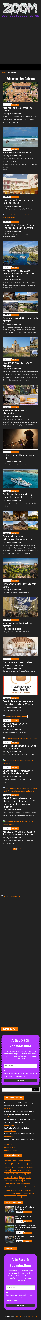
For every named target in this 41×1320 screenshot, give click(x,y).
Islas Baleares (9, 1180)
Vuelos (24, 1197)
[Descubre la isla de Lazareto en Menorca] (20, 347)
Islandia (28, 1177)
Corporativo (21, 1167)
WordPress (19, 1316)
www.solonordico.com (10, 1150)
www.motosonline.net (10, 1125)
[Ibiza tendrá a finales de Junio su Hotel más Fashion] (20, 184)
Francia (29, 1174)
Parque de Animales (10, 1187)
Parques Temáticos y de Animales (27, 1187)
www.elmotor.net (9, 1108)
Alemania (20, 1161)
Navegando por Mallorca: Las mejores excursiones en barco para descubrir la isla (19, 273)
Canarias (7, 1167)
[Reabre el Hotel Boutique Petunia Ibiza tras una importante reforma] (20, 216)
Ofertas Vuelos (25, 1184)
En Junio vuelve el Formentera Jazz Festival (19, 456)
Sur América (27, 1190)
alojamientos (28, 1161)
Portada (3, 73)
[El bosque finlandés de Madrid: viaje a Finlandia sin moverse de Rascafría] (9, 1228)
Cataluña (14, 1167)
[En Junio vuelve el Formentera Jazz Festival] (20, 439)
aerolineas (8, 1161)
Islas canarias (18, 1180)
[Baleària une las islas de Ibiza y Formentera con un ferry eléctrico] (20, 478)
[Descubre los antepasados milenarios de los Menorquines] (20, 520)
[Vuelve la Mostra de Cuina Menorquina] (15, 716)
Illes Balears (14, 1177)
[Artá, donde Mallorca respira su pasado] (20, 92)
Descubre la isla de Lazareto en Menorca (17, 364)
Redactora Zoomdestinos (13, 279)
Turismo (7, 1193)
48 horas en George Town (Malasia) (23, 1217)
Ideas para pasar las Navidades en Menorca (19, 624)
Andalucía (7, 1164)
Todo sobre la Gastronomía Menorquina (16, 412)
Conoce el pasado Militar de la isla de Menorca (20, 320)
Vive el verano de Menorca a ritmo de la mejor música (20, 747)
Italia (25, 1180)
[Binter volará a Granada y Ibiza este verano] (20, 568)
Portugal (7, 1190)
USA (6, 1197)
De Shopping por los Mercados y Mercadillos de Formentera (18, 772)
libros (29, 1180)
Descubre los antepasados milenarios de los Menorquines (17, 538)
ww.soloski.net (8, 1145)
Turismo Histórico (29, 1193)
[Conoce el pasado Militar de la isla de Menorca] (20, 302)
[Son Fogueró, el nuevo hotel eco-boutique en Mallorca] (20, 646)
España (7, 1174)
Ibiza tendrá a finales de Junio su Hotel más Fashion (18, 201)
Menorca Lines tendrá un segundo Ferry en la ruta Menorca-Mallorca (19, 833)
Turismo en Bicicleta (16, 1193)
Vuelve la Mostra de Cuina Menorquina (15, 725)
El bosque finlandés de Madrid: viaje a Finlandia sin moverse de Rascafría (25, 1228)
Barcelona (31, 1164)
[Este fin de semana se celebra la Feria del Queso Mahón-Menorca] (20, 685)
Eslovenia (28, 1170)
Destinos (7, 1170)
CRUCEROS (30, 1167)
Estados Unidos (15, 1174)
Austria (24, 1164)
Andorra (14, 1164)
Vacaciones (12, 1197)
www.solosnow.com (10, 1147)
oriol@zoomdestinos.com (13, 114)
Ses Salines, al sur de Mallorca (17, 152)
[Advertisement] (20, 41)
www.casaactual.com (10, 1131)
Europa (23, 1174)
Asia (19, 1164)
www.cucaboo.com (9, 1136)
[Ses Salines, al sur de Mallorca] (20, 137)
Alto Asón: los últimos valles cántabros (24, 1237)
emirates (14, 1170)
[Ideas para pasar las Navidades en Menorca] (20, 607)
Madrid (7, 1184)
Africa (14, 1161)
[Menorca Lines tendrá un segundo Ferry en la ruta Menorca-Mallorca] (20, 823)
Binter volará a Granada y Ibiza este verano (19, 585)
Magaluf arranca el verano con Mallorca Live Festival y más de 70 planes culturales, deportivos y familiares (19, 802)
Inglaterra (22, 1177)
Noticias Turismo (15, 1184)
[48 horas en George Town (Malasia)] (9, 1219)
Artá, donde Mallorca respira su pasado (17, 109)
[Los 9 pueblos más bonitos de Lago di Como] (9, 1210)
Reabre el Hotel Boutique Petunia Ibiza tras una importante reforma (19, 226)
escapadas (21, 1170)
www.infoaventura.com (10, 1117)
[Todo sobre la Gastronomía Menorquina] (20, 394)
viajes (18, 1197)
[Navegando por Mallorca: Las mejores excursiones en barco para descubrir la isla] (20, 253)
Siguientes (23, 849)
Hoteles (7, 1177)
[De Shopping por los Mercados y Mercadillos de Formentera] (20, 762)
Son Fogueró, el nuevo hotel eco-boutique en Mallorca (18, 663)
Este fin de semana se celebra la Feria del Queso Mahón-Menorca (18, 703)
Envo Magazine (32, 1316)
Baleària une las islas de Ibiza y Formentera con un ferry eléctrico (18, 496)
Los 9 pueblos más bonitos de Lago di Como (25, 1208)
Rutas (20, 1190)
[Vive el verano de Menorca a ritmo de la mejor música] (20, 738)
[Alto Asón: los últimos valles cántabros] (9, 1239)
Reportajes (14, 1190)
